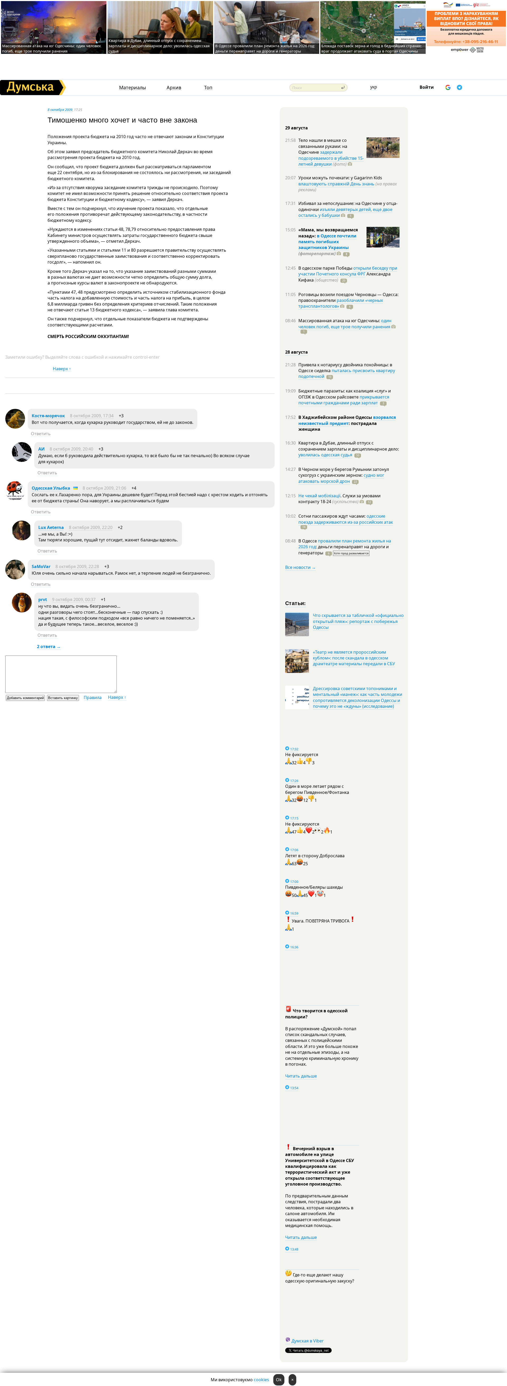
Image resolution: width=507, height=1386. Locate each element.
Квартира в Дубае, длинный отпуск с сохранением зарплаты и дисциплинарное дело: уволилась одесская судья (159, 46)
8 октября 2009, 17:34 (92, 416)
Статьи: (295, 603)
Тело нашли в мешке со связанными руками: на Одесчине (322, 146)
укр (373, 87)
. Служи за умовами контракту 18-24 (339, 498)
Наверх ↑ (62, 369)
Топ (208, 87)
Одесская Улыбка (51, 488)
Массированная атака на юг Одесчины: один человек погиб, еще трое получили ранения (51, 48)
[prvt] (22, 611)
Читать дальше (301, 1076)
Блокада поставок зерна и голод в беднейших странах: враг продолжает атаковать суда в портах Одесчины (371, 48)
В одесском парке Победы (325, 268)
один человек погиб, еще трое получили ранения (344, 323)
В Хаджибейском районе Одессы (335, 417)
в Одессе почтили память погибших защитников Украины (327, 242)
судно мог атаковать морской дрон (341, 478)
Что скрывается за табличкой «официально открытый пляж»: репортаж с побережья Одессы (358, 621)
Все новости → (300, 567)
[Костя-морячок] (15, 427)
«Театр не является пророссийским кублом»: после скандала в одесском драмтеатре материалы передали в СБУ (354, 658)
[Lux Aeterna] (22, 539)
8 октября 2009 (60, 109)
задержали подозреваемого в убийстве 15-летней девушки (331, 158)
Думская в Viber (308, 1341)
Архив (174, 87)
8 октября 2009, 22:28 (77, 566)
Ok (279, 1380)
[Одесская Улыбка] (15, 499)
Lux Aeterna (51, 527)
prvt (42, 599)
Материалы (132, 87)
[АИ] (22, 460)
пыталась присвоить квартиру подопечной (346, 373)
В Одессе (308, 541)
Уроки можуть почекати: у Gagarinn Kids (340, 178)
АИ (41, 449)
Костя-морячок (48, 416)
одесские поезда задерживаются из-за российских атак (345, 519)
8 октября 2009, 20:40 (71, 449)
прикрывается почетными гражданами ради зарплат (343, 400)
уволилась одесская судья (325, 455)
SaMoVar (41, 566)
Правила (93, 697)
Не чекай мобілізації (319, 496)
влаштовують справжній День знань (336, 184)
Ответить (41, 434)
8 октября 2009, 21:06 (104, 488)
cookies (261, 1380)
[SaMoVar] (15, 578)
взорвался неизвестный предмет (347, 420)
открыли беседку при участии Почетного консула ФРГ (347, 271)
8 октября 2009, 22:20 (90, 527)
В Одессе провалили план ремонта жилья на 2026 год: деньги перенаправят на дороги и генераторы (265, 48)
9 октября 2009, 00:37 (74, 599)
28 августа (296, 352)
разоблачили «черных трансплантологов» (340, 303)
